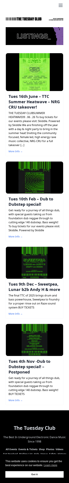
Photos (50, 449)
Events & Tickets (28, 449)
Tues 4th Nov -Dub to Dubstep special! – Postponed (29, 366)
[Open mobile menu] (60, 5)
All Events (11, 449)
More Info (16, 151)
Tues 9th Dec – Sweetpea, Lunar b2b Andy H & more (34, 286)
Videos (59, 449)
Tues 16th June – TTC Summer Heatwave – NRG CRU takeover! (34, 102)
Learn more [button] (50, 465)
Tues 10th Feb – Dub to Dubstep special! (31, 201)
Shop (42, 449)
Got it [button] (34, 474)
